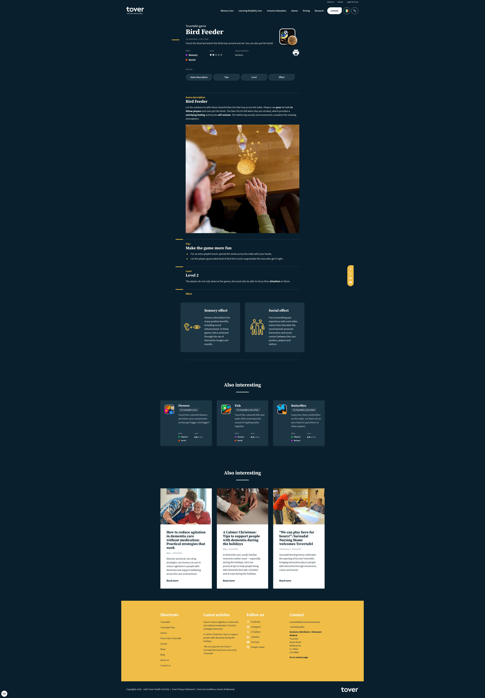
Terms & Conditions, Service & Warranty (216, 689)
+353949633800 (297, 626)
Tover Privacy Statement (183, 689)
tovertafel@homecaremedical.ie (305, 622)
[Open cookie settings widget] (4, 694)
